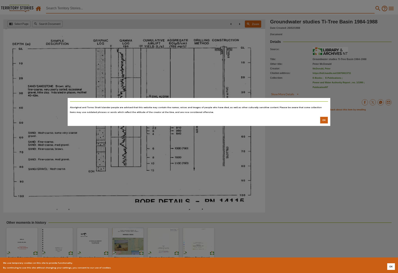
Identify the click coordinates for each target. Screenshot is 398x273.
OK (324, 120)
